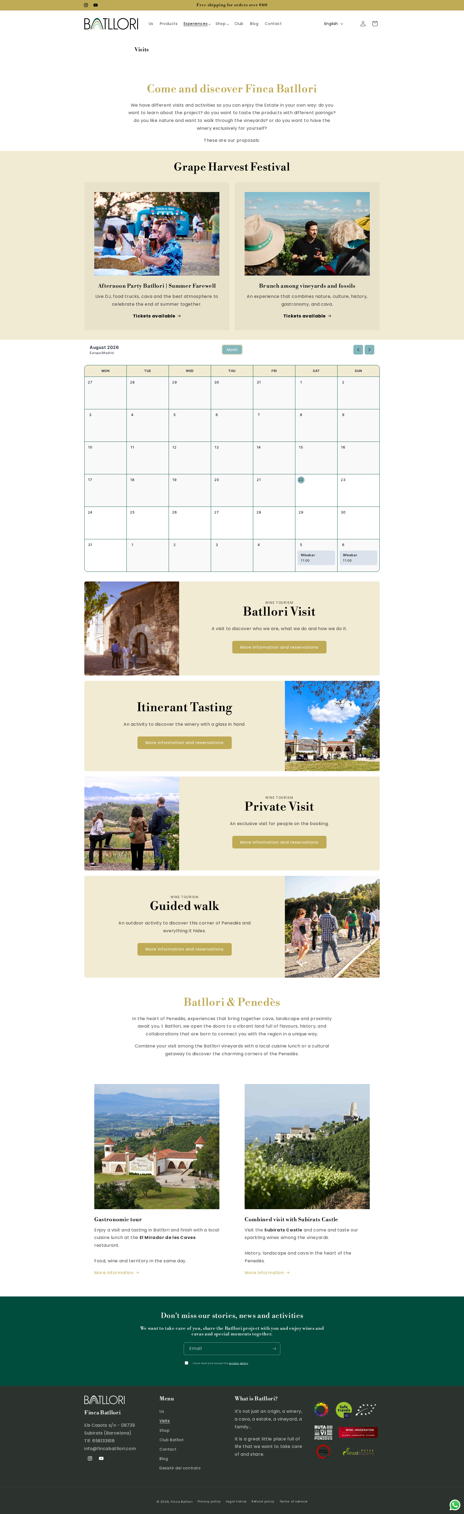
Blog (164, 1458)
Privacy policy (209, 1501)
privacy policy (238, 1363)
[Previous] (358, 350)
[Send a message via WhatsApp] (455, 1505)
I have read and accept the (220, 1363)
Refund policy (263, 1501)
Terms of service (293, 1501)
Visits (165, 1420)
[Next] (369, 350)
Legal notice (236, 1501)
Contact (168, 1449)
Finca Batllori (182, 1501)
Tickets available (154, 316)
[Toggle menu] (211, 23)
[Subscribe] (274, 1348)
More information (114, 1273)
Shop (164, 1430)
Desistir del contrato (180, 1468)
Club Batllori (172, 1440)
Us (162, 1411)
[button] (197, 23)
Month (232, 349)
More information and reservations (279, 647)
